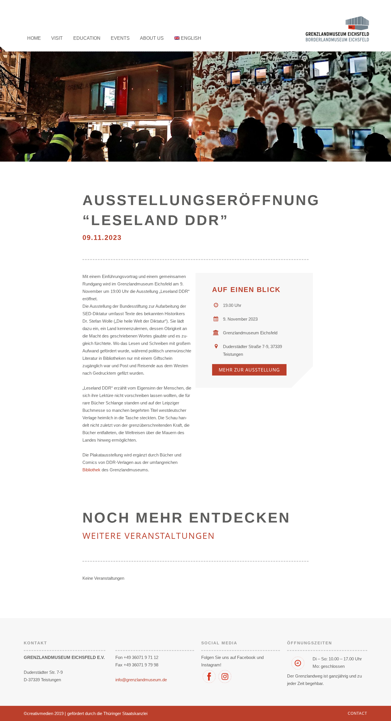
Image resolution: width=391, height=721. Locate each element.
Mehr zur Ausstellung (249, 370)
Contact (357, 713)
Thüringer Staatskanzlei (125, 713)
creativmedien (40, 713)
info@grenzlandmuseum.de (141, 679)
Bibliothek (91, 469)
